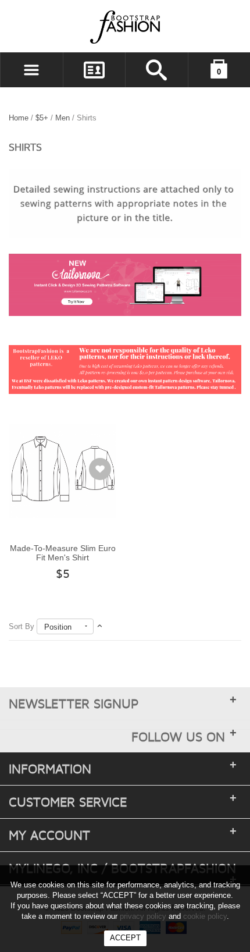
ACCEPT (125, 937)
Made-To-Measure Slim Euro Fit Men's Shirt (63, 553)
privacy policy (143, 916)
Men (63, 117)
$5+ (41, 117)
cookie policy (205, 916)
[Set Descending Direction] (99, 626)
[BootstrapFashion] (90, 26)
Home (18, 117)
